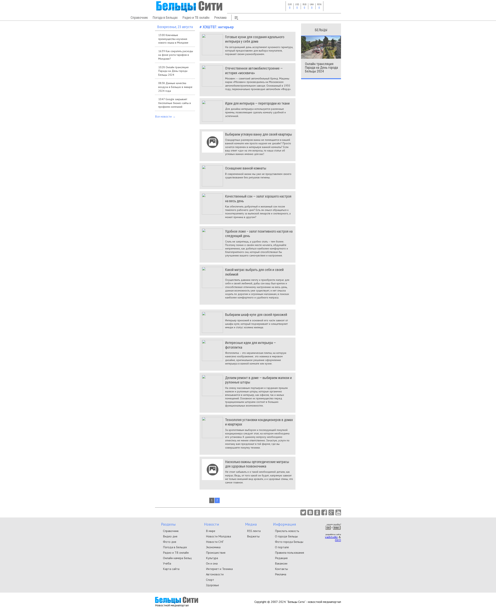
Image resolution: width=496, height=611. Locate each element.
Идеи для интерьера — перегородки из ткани (257, 103)
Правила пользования (289, 552)
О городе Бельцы (286, 536)
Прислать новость (287, 531)
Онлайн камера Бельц (177, 558)
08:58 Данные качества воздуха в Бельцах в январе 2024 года (175, 86)
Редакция (281, 558)
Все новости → (165, 116)
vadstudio (331, 537)
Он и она (212, 563)
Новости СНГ (215, 542)
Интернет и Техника (219, 569)
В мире (210, 531)
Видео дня (170, 536)
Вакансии (281, 563)
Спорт (210, 580)
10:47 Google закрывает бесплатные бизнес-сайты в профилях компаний (174, 102)
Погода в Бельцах (165, 17)
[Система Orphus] (333, 531)
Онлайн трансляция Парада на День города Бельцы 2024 (321, 67)
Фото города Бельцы (289, 542)
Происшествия (215, 552)
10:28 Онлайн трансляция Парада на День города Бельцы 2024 (173, 70)
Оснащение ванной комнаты (245, 168)
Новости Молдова (218, 536)
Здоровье (212, 585)
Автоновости (215, 574)
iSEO (338, 540)
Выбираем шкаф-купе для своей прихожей (256, 315)
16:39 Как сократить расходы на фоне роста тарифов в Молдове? (175, 54)
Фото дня (169, 542)
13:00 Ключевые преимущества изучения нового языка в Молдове (173, 38)
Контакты (281, 569)
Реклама (220, 17)
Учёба (167, 563)
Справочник (139, 17)
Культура (212, 558)
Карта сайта (171, 569)
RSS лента (254, 531)
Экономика (213, 547)
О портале (282, 547)
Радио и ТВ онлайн (196, 17)
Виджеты (253, 536)
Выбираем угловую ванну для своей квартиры (258, 134)
